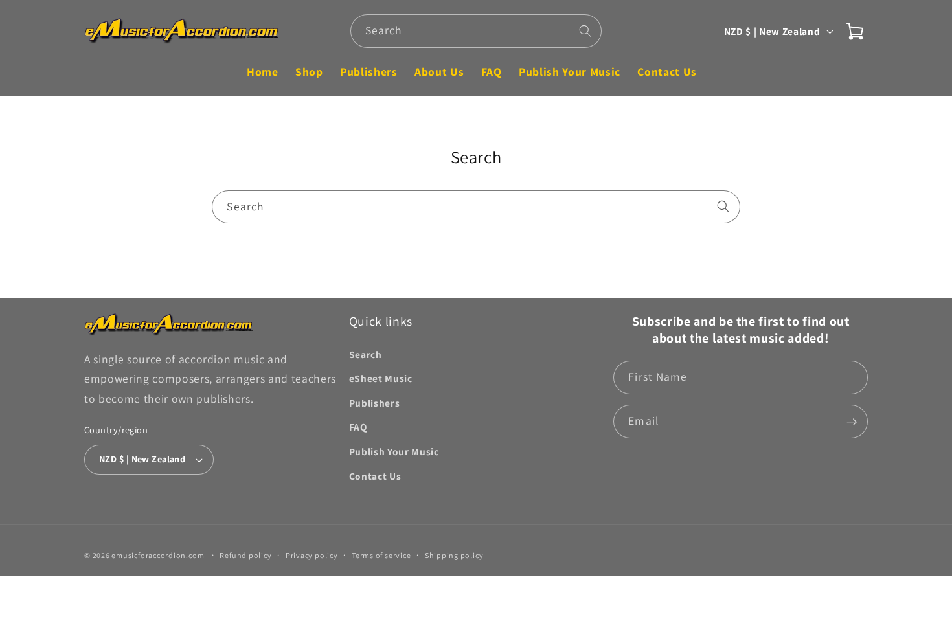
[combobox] (476, 31)
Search (365, 354)
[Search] (585, 30)
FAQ (358, 427)
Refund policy (245, 556)
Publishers (374, 402)
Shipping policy (454, 556)
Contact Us (375, 475)
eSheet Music (381, 378)
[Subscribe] (851, 422)
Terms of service (381, 556)
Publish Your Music (394, 451)
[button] (854, 31)
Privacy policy (312, 556)
